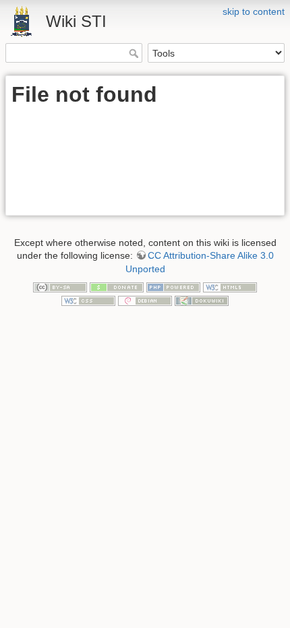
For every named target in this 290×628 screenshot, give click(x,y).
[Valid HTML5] (230, 286)
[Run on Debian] (145, 299)
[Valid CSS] (88, 299)
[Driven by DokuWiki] (202, 299)
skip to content (254, 11)
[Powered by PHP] (173, 286)
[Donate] (117, 286)
